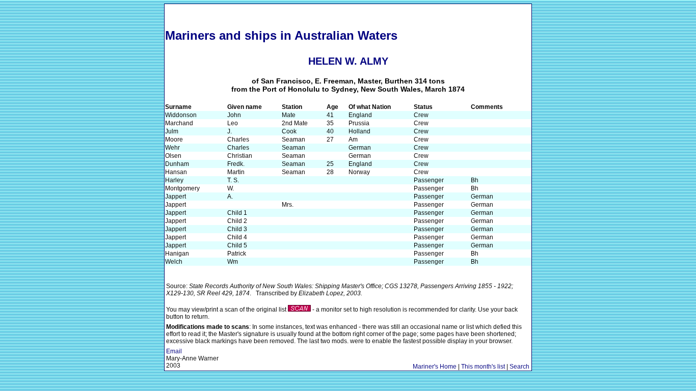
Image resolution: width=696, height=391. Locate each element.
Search (519, 366)
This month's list (483, 366)
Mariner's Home (435, 366)
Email (174, 351)
